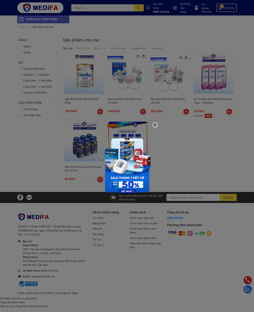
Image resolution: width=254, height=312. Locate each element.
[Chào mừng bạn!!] (127, 161)
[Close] (155, 125)
